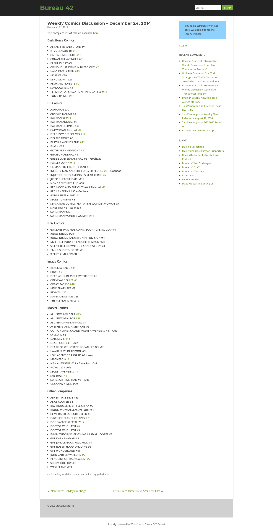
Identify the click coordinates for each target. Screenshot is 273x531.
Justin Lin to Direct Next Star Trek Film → (138, 491)
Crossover (188, 175)
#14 (91, 216)
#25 (60, 367)
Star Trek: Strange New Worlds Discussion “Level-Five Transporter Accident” (200, 65)
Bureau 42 (57, 8)
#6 (105, 171)
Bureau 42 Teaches (193, 171)
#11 (71, 96)
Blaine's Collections (193, 146)
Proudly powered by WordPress (125, 524)
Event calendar (190, 179)
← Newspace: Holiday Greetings (66, 491)
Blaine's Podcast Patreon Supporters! (203, 151)
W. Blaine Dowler (71, 474)
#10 (74, 51)
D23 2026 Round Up (203, 130)
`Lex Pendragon (191, 106)
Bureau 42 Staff (190, 167)
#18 (78, 55)
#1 (76, 154)
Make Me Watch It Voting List (198, 183)
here (96, 33)
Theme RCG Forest (155, 524)
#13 (77, 71)
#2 (97, 67)
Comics (87, 474)
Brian (185, 61)
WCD (109, 474)
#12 (104, 91)
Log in (183, 45)
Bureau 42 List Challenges (196, 163)
